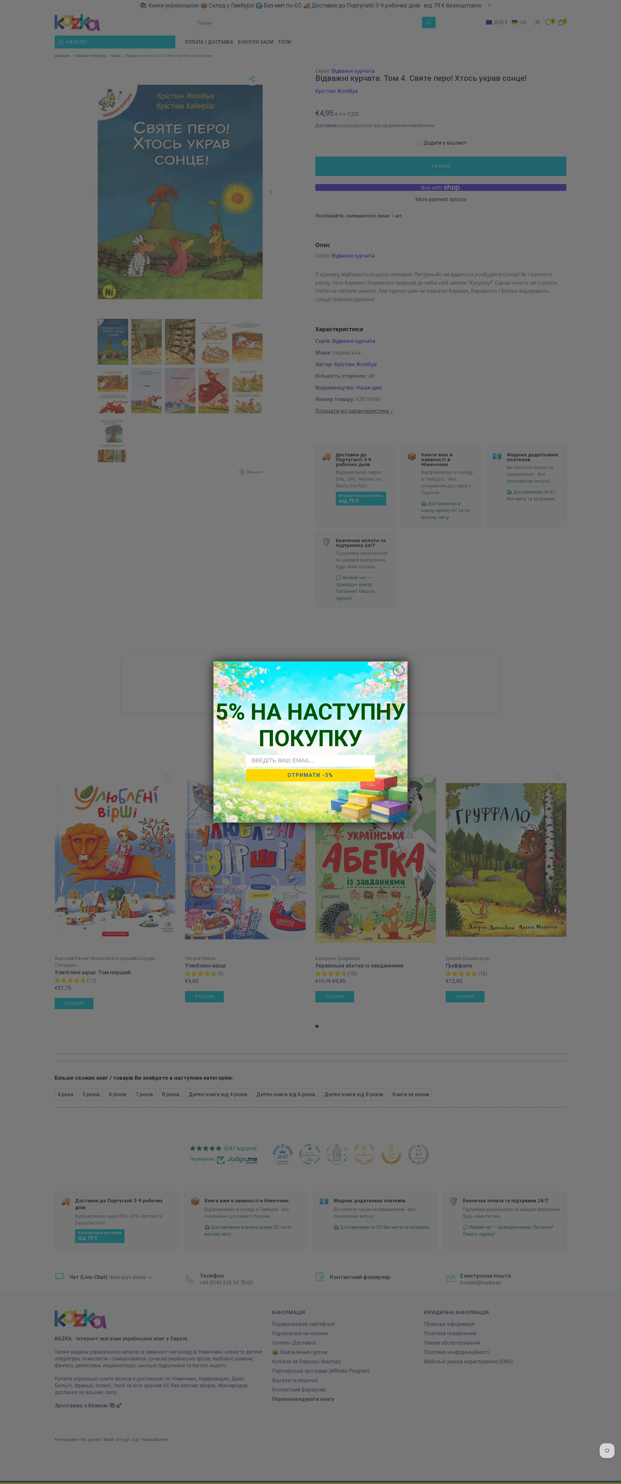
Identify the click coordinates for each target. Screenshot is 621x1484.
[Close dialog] (398, 670)
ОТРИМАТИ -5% (310, 775)
